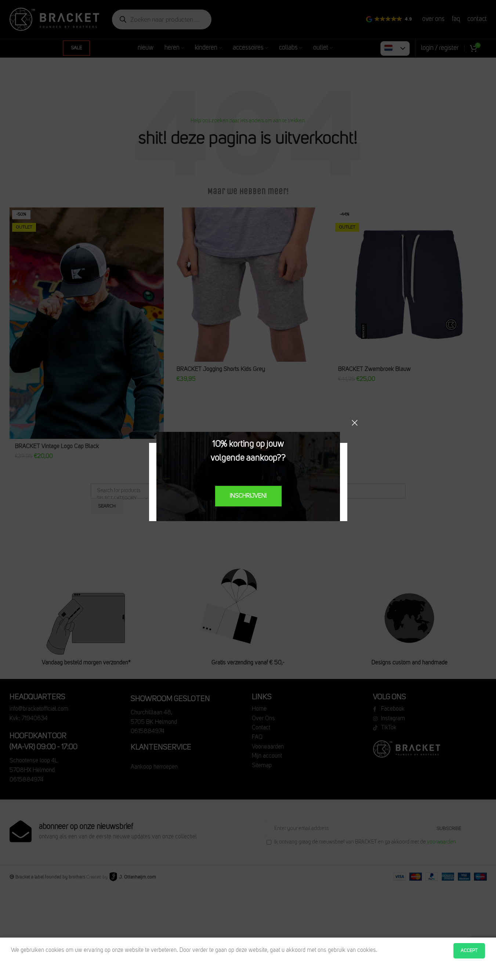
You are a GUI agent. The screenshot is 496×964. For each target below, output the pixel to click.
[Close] (354, 423)
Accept (469, 950)
